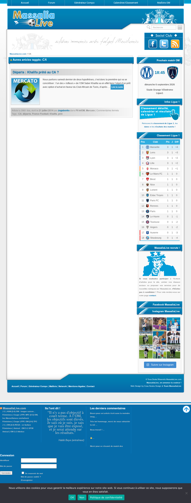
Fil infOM (80, 110)
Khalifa (53, 113)
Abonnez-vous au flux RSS (175, 44)
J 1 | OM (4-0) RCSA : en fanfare (16, 425)
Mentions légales (76, 386)
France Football (40, 113)
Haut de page (186, 408)
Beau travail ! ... (97, 430)
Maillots (53, 386)
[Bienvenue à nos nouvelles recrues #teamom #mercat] (173, 351)
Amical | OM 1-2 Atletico (13, 432)
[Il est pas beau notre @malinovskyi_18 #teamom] (146, 351)
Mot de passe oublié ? (31, 477)
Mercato (90, 110)
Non (81, 497)
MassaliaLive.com (34, 18)
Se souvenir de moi (34, 473)
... (93, 438)
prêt (60, 113)
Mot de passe (6, 466)
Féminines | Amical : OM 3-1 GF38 (17, 428)
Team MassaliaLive (172, 386)
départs (27, 113)
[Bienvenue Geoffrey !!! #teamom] (146, 338)
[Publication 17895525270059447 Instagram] (159, 324)
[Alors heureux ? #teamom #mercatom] (159, 351)
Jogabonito (64, 110)
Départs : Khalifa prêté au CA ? (36, 72)
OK (72, 497)
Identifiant (4, 460)
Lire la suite (117, 87)
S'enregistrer (27, 480)
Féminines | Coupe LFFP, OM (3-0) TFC (19, 421)
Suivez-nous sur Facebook (152, 44)
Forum (24, 386)
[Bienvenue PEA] (173, 324)
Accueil (15, 386)
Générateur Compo (38, 386)
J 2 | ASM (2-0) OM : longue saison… (18, 411)
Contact (91, 386)
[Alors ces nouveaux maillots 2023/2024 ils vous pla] (159, 338)
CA (20, 113)
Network (63, 386)
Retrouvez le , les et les (160, 125)
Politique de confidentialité (106, 497)
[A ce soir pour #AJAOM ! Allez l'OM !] (146, 324)
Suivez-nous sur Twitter (164, 44)
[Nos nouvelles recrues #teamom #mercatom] (173, 338)
